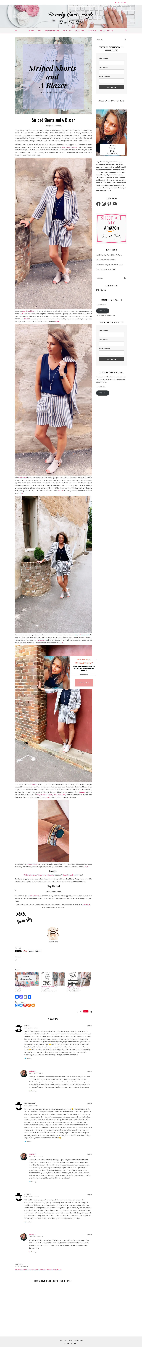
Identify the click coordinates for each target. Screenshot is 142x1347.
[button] (84, 661)
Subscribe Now (84, 682)
